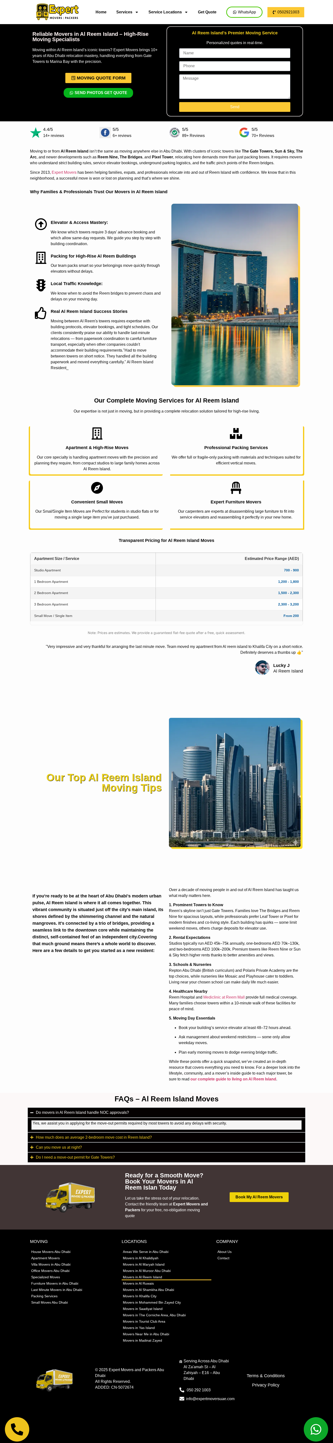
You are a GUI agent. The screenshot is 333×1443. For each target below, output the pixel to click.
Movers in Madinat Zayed (142, 1340)
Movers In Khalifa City (140, 1296)
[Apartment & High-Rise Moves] (97, 433)
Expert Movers (64, 172)
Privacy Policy (265, 1385)
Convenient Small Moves (97, 502)
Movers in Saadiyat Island (143, 1309)
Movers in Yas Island (139, 1328)
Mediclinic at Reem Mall (224, 997)
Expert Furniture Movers (236, 502)
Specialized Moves (45, 1277)
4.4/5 (48, 129)
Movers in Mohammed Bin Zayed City (152, 1302)
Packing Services (44, 1296)
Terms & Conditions (266, 1375)
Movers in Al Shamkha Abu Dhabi (148, 1290)
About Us (224, 1252)
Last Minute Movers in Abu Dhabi (56, 1290)
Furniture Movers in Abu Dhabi (54, 1283)
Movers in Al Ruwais (138, 1283)
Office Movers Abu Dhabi (50, 1271)
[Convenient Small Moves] (97, 488)
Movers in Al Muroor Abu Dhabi (147, 1271)
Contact (223, 1258)
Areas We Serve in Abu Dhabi (145, 1252)
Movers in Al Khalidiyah (140, 1258)
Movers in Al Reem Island (142, 1277)
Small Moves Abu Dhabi (49, 1302)
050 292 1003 (199, 1390)
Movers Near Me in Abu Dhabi (146, 1334)
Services (124, 12)
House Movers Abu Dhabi (50, 1252)
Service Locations (165, 12)
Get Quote (207, 12)
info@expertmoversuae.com (210, 1399)
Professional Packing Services (236, 447)
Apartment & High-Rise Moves (97, 447)
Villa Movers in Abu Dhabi (50, 1264)
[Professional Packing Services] (236, 433)
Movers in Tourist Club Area (144, 1321)
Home (101, 12)
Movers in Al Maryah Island (144, 1264)
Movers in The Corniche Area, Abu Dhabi (154, 1315)
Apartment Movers (45, 1258)
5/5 (116, 129)
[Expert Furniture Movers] (236, 488)
